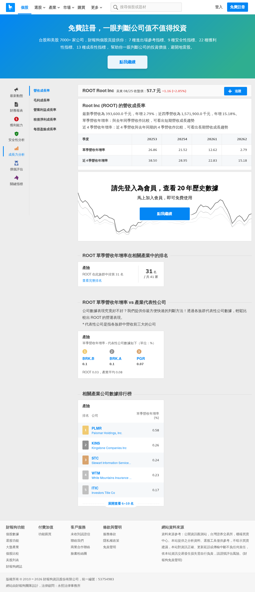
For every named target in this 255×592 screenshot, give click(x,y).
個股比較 (12, 553)
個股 (24, 7)
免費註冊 (237, 7)
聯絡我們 (77, 540)
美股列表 (12, 560)
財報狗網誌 (14, 566)
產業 (52, 7)
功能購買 (44, 534)
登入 (219, 7)
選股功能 (12, 540)
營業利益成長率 (45, 110)
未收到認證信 (80, 534)
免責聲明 (109, 547)
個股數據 (12, 534)
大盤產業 (12, 547)
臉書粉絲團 (79, 553)
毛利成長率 (42, 100)
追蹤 (238, 91)
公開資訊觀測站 (195, 534)
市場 (67, 7)
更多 (95, 7)
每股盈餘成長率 (45, 129)
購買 (81, 7)
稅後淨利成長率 (45, 119)
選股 (38, 7)
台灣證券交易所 (221, 534)
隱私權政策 (111, 540)
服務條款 (109, 534)
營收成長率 (42, 90)
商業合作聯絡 (80, 547)
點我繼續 (127, 62)
